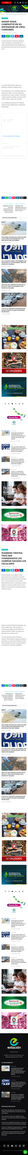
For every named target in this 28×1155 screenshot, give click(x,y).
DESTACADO (4, 18)
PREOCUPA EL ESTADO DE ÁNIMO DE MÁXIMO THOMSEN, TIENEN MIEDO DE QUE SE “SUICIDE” (7, 696)
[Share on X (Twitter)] (12, 36)
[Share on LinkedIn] (21, 36)
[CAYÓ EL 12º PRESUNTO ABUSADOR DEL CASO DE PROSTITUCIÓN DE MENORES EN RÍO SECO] (14, 300)
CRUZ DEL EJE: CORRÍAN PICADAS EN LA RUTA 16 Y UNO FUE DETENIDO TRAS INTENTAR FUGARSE (13, 286)
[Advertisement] (14, 67)
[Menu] (2, 8)
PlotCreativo (22, 1150)
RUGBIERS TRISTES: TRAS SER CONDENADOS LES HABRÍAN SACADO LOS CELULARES (8, 209)
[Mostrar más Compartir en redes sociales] (25, 36)
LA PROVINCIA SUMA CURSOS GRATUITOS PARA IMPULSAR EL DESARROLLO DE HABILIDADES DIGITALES (13, 1133)
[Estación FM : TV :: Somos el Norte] (15, 8)
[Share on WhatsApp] (8, 36)
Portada (3, 14)
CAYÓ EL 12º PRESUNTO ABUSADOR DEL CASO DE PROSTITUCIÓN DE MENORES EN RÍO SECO (13, 310)
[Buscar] (26, 8)
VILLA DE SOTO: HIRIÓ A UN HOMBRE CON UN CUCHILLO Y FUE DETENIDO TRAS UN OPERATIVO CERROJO (13, 262)
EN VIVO (6, 2)
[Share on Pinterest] (17, 36)
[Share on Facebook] (3, 36)
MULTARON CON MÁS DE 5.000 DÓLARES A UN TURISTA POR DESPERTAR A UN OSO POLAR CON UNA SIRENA (13, 238)
